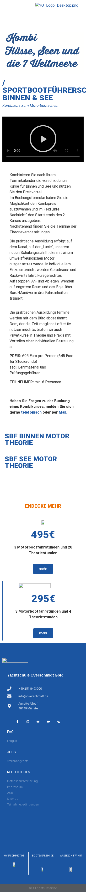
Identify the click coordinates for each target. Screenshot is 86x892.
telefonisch (31, 412)
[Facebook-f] (17, 721)
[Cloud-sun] (58, 721)
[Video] (48, 721)
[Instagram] (27, 721)
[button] (43, 139)
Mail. (63, 412)
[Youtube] (38, 721)
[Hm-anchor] (68, 721)
